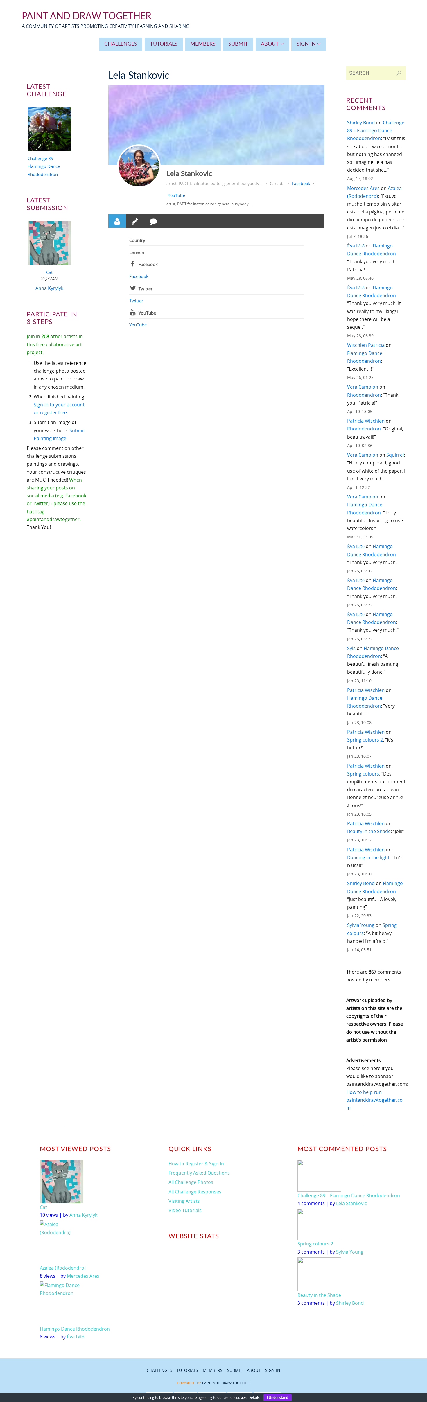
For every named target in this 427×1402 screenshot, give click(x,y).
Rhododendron (364, 395)
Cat (49, 272)
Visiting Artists (184, 1201)
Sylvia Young (360, 925)
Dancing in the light (368, 857)
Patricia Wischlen (366, 421)
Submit (234, 1370)
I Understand (277, 1398)
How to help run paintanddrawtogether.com (374, 1100)
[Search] (399, 73)
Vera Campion (362, 387)
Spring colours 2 (365, 740)
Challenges (159, 1370)
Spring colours (363, 774)
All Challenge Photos (190, 1182)
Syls (351, 648)
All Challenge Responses (194, 1192)
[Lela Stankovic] (139, 166)
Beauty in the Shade (369, 831)
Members (213, 1370)
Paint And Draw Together (86, 16)
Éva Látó (356, 246)
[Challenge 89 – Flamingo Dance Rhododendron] (49, 130)
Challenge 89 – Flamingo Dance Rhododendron (44, 166)
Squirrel (395, 455)
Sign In (272, 1370)
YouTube (176, 195)
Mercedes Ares (363, 188)
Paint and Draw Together (226, 1383)
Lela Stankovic (189, 173)
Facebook (301, 183)
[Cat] (49, 244)
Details (254, 1397)
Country (137, 240)
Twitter (145, 289)
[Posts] (135, 221)
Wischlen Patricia (366, 345)
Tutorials (187, 1370)
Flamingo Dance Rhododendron (75, 1329)
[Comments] (153, 221)
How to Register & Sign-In (196, 1163)
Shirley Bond (361, 122)
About (254, 1370)
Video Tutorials (185, 1210)
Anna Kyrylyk (49, 288)
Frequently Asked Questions (199, 1173)
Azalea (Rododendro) (63, 1268)
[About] (117, 221)
